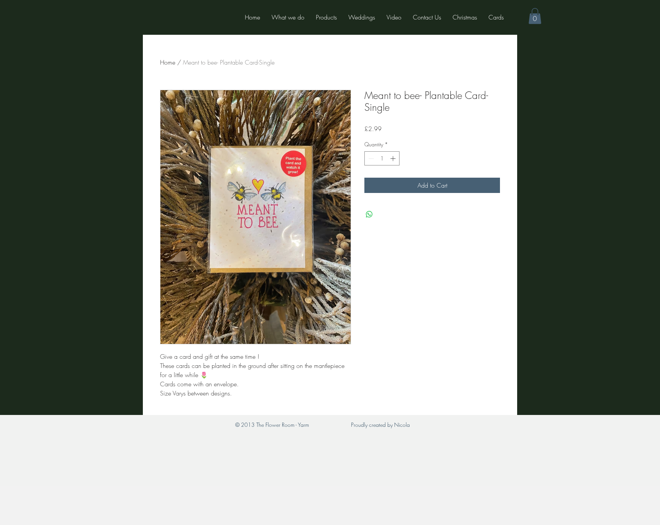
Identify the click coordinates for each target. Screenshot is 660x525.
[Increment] (393, 158)
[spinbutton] (382, 158)
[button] (535, 16)
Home (167, 62)
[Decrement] (370, 158)
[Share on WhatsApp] (369, 214)
